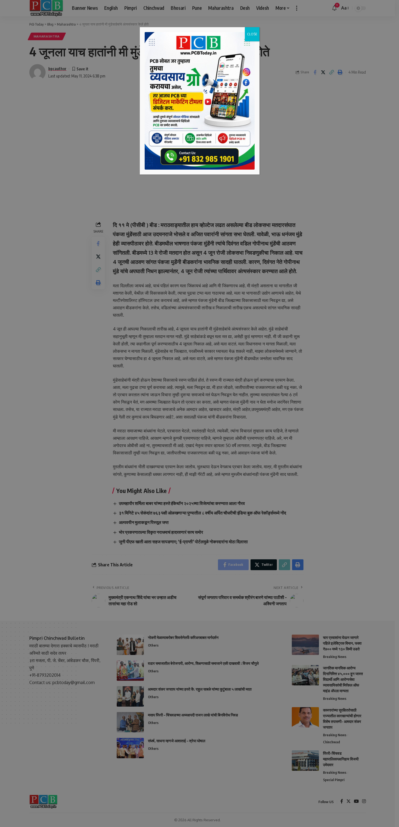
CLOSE (252, 34)
